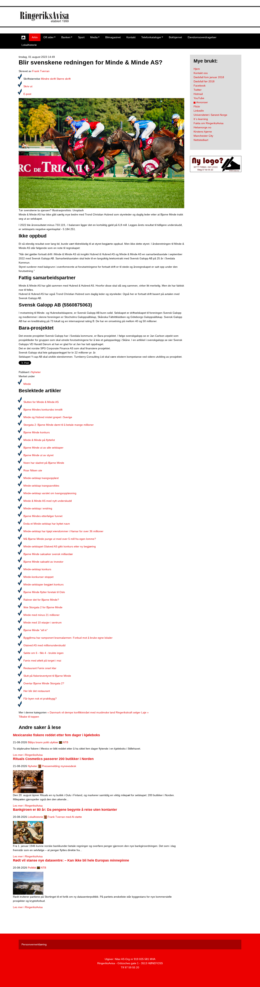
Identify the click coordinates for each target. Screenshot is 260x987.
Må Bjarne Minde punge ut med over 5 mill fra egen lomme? (59, 538)
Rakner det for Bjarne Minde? (41, 599)
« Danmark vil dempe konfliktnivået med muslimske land (81, 712)
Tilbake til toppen (29, 716)
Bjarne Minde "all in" (35, 630)
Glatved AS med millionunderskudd (44, 645)
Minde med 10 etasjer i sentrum (42, 622)
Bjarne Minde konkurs (36, 432)
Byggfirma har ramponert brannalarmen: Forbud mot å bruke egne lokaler (67, 637)
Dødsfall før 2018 (204, 81)
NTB (65, 742)
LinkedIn (199, 110)
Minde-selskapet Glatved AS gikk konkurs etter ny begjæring (59, 546)
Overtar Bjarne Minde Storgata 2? (43, 683)
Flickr (197, 106)
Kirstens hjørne (203, 131)
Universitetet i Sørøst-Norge (210, 114)
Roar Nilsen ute (32, 470)
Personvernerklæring (34, 944)
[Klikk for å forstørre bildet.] (101, 152)
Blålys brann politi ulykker (43, 742)
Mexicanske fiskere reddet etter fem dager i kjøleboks (56, 735)
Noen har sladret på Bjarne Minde (43, 462)
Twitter (198, 89)
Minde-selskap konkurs (37, 569)
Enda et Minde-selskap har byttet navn (46, 523)
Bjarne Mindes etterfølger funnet (42, 516)
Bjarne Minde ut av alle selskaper (43, 447)
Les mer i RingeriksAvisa (28, 754)
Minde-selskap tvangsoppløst (41, 478)
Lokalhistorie (29, 44)
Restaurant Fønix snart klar (39, 668)
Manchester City (203, 135)
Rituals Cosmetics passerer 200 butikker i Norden (53, 759)
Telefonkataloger (151, 37)
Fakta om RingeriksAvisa (208, 123)
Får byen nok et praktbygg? (40, 698)
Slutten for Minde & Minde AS (41, 401)
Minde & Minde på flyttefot (39, 439)
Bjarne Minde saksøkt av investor (43, 561)
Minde (27, 383)
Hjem (197, 68)
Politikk (32, 867)
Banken (65, 37)
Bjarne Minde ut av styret (38, 455)
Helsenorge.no (202, 127)
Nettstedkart (201, 139)
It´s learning (201, 119)
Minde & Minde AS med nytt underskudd (47, 500)
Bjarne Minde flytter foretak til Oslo (44, 592)
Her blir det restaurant (36, 690)
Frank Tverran (40, 71)
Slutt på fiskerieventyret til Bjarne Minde (47, 675)
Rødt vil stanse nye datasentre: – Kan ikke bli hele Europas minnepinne (71, 860)
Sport (81, 37)
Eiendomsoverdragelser (202, 37)
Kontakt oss (201, 73)
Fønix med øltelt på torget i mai (42, 660)
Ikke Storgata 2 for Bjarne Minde (42, 607)
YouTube (199, 98)
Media (94, 37)
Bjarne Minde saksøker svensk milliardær (48, 554)
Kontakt (131, 37)
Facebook (200, 85)
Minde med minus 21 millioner (41, 614)
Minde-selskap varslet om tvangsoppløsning (49, 493)
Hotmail (198, 93)
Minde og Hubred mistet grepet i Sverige (47, 417)
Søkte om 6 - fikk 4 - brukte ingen (43, 652)
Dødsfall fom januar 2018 (209, 77)
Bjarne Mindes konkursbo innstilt (42, 409)
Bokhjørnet (175, 37)
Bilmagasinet (113, 37)
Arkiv (35, 37)
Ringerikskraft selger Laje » (132, 712)
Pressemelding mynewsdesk (59, 766)
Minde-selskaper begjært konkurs (43, 584)
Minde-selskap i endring (37, 508)
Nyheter (36, 372)
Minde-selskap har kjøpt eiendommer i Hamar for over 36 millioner (63, 531)
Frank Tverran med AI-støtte (65, 816)
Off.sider (48, 37)
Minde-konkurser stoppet (38, 576)
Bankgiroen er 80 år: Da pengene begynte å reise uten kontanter (65, 810)
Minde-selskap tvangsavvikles (41, 485)
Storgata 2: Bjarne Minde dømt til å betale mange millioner (58, 424)
